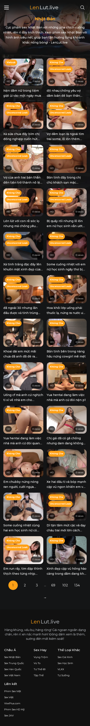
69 (53, 585)
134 (77, 585)
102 (65, 585)
